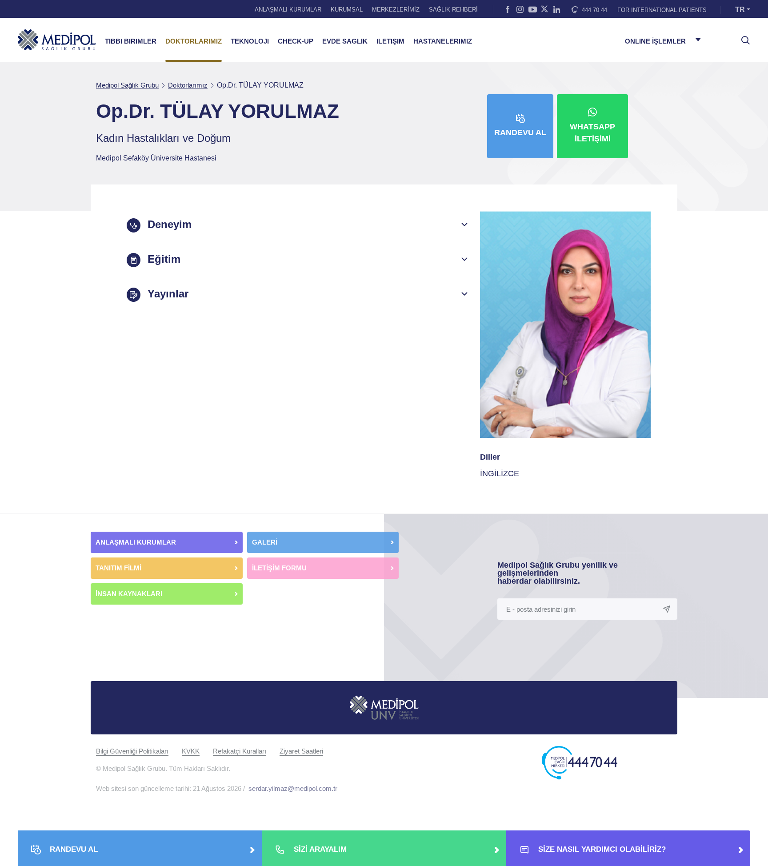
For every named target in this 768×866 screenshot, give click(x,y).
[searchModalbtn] (742, 36)
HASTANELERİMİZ (442, 41)
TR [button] (740, 9)
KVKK (191, 751)
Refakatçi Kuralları (239, 751)
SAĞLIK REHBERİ (453, 9)
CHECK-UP (295, 41)
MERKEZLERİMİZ (396, 9)
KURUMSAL (347, 9)
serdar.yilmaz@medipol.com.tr (292, 788)
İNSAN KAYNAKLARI (130, 593)
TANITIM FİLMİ (118, 568)
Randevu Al (520, 132)
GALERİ (264, 542)
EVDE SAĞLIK (345, 41)
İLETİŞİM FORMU (279, 568)
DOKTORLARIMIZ (193, 41)
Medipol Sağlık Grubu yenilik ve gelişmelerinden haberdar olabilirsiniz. (557, 573)
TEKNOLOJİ (250, 41)
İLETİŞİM (390, 41)
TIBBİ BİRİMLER (130, 41)
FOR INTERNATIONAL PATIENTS (662, 10)
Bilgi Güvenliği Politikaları (132, 751)
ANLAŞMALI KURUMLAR (288, 9)
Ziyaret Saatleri (301, 751)
